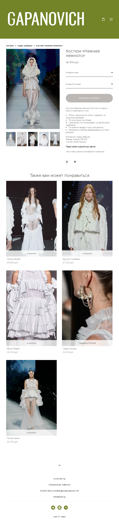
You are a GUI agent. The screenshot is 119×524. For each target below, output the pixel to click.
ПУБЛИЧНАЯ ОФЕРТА (59, 485)
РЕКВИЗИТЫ (60, 497)
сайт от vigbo (59, 517)
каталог (10, 46)
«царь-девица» (25, 46)
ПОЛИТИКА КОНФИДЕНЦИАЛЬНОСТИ (59, 491)
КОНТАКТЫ (59, 479)
